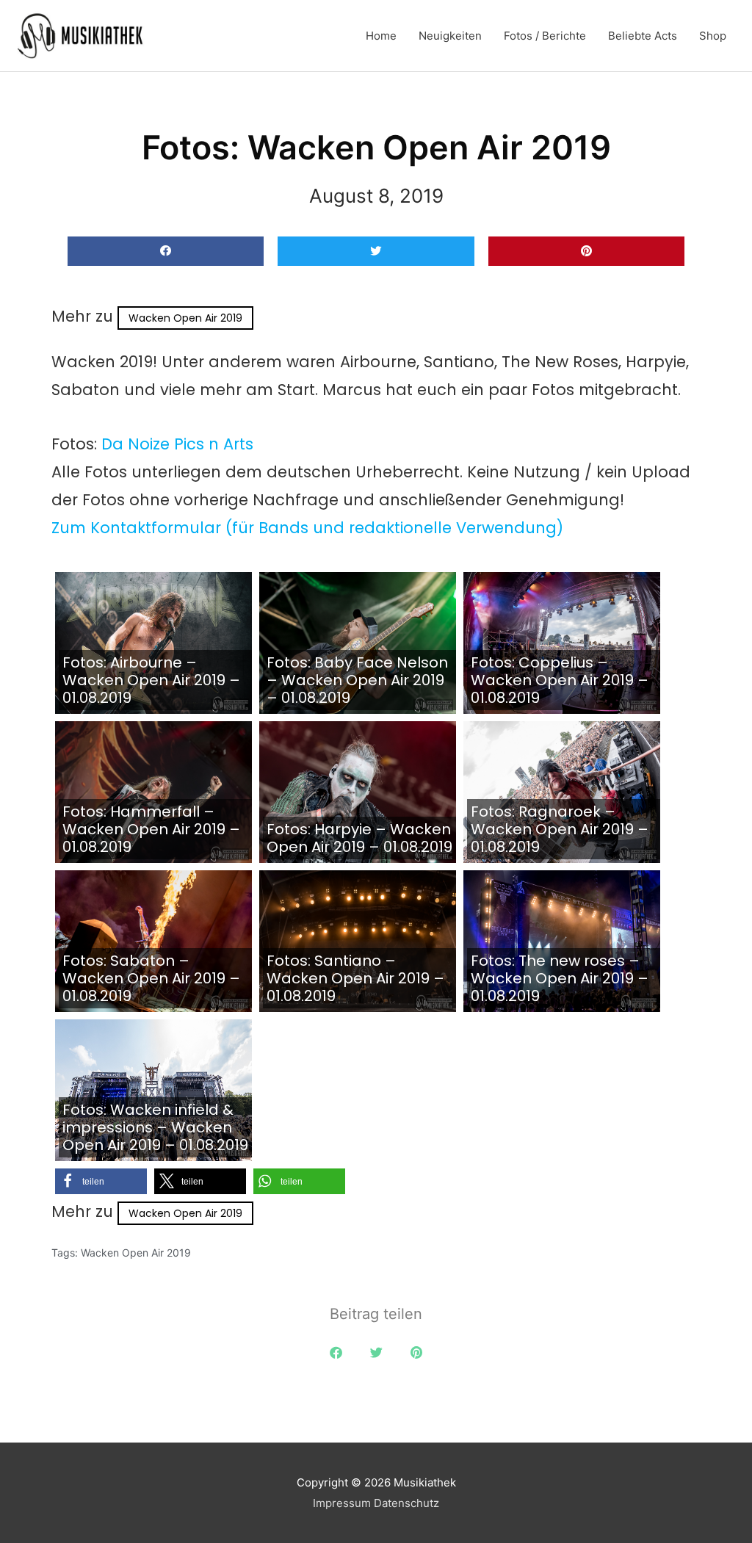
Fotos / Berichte (545, 36)
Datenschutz (406, 1503)
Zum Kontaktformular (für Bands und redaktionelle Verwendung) (307, 527)
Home (381, 36)
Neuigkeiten (450, 36)
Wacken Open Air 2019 (185, 318)
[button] (166, 251)
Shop (712, 36)
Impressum (342, 1503)
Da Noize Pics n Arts (177, 444)
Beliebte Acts (642, 36)
